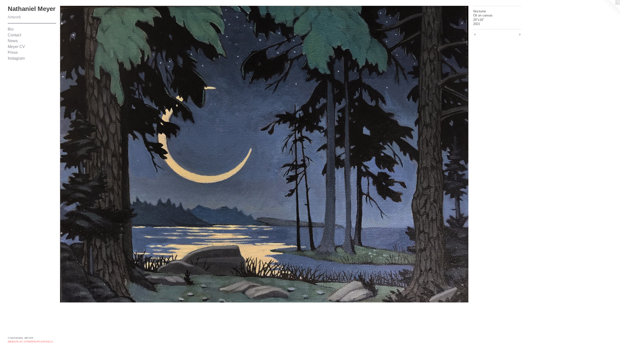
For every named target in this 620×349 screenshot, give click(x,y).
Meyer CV (16, 47)
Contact (14, 35)
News (13, 41)
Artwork (14, 17)
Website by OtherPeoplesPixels (30, 341)
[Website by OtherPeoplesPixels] (610, 9)
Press (13, 52)
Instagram (16, 58)
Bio (11, 29)
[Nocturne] (264, 154)
